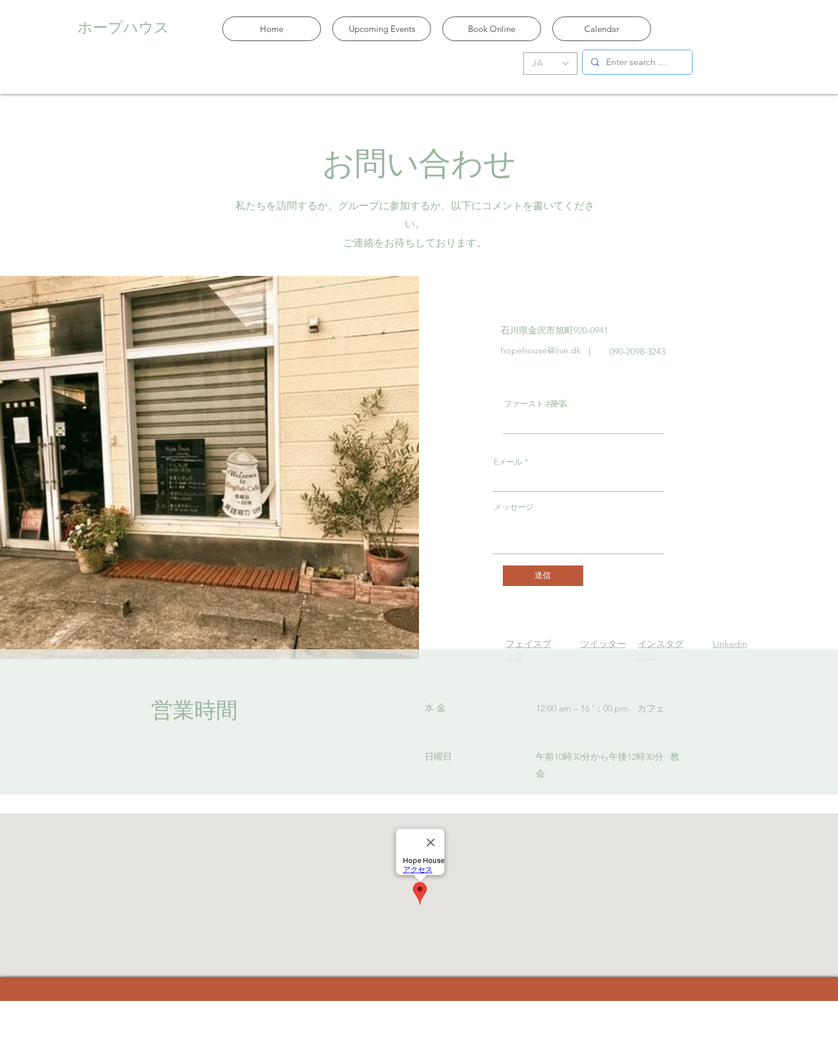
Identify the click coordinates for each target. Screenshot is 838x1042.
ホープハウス (123, 26)
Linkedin (730, 643)
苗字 (558, 404)
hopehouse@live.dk (541, 350)
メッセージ (514, 507)
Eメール (508, 462)
